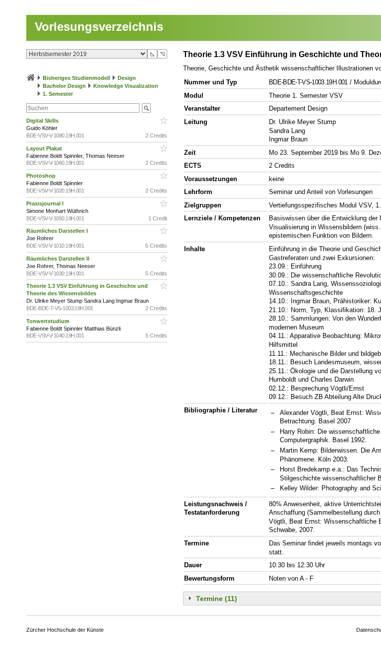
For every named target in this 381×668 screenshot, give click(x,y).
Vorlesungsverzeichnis (99, 26)
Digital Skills (43, 121)
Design (127, 78)
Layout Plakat (45, 148)
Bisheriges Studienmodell (76, 78)
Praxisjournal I (45, 203)
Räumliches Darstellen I (57, 231)
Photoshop (41, 176)
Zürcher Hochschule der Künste (65, 630)
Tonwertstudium (48, 321)
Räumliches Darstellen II (58, 259)
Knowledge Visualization (125, 86)
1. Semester (58, 94)
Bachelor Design (64, 86)
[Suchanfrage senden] (146, 108)
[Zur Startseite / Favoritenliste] (30, 78)
